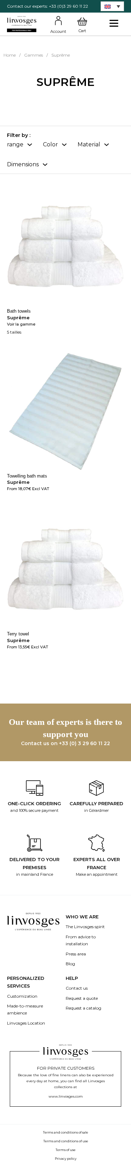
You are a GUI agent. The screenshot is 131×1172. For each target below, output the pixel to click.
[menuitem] (112, 6)
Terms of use (65, 1150)
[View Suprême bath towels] (65, 246)
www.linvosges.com (66, 1096)
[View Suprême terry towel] (65, 569)
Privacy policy (66, 1158)
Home (9, 55)
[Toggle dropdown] (29, 144)
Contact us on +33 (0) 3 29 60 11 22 (65, 743)
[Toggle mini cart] (82, 22)
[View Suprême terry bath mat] (65, 410)
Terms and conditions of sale (65, 1132)
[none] (112, 6)
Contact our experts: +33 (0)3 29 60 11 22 (47, 6)
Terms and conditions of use (65, 1141)
